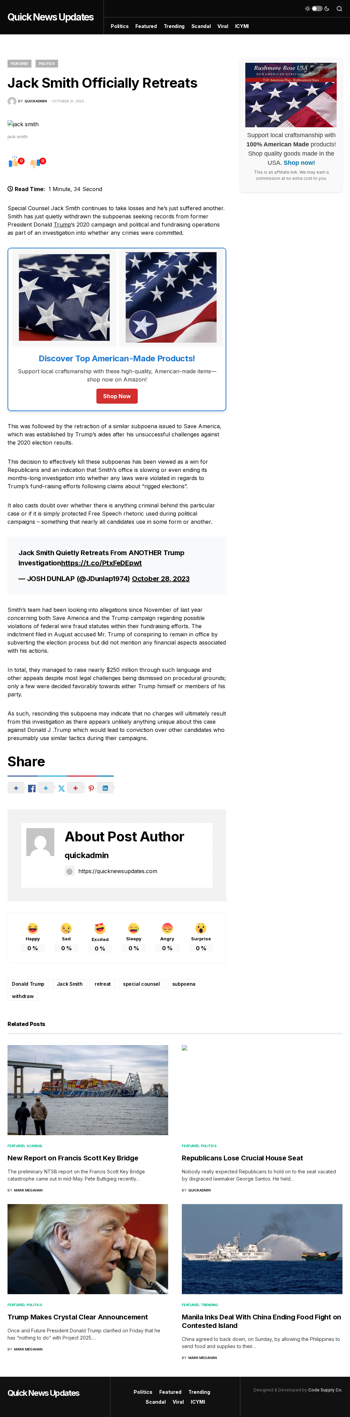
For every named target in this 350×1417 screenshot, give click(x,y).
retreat (103, 984)
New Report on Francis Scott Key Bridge (73, 1158)
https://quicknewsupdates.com (117, 871)
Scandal (35, 1146)
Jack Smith (70, 984)
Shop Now (117, 396)
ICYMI (198, 1402)
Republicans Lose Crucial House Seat (242, 1158)
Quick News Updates (50, 17)
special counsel (141, 984)
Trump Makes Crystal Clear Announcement (78, 1317)
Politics (47, 63)
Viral (178, 1402)
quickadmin (87, 855)
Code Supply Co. (325, 1389)
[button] (317, 8)
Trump (62, 224)
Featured (19, 63)
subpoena (184, 984)
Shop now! (299, 162)
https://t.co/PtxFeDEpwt (101, 563)
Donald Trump (28, 984)
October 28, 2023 (161, 579)
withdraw (22, 996)
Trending (209, 1305)
